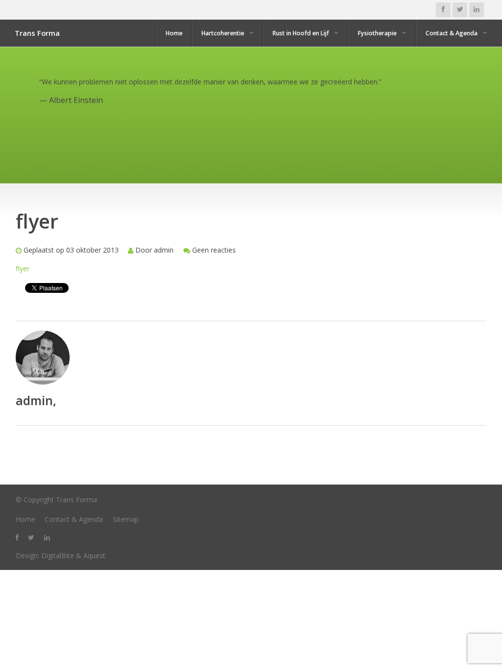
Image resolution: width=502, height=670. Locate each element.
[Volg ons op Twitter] (459, 9)
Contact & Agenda (451, 33)
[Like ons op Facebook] (443, 9)
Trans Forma (37, 33)
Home (174, 33)
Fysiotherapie (377, 33)
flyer (22, 268)
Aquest (94, 555)
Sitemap (126, 519)
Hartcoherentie (222, 33)
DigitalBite (57, 555)
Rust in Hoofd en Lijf (301, 33)
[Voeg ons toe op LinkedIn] (476, 9)
